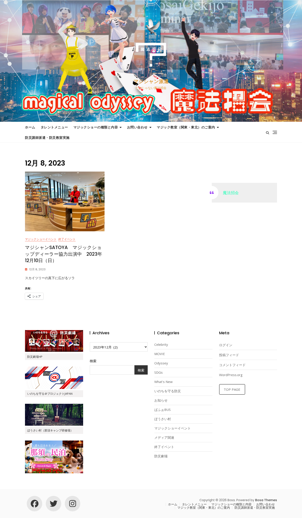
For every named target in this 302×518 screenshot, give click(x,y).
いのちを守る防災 (167, 391)
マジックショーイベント (41, 239)
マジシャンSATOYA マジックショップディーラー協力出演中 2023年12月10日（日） (63, 254)
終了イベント (67, 239)
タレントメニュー (54, 127)
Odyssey (161, 363)
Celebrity (161, 344)
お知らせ (161, 400)
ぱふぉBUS (162, 409)
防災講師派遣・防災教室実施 (47, 137)
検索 (93, 361)
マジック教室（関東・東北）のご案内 (186, 127)
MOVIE (159, 354)
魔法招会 (231, 192)
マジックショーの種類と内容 (95, 127)
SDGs (158, 372)
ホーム (30, 127)
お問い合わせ (137, 127)
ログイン (225, 345)
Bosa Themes (266, 500)
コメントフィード (232, 365)
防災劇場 (161, 456)
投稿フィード (229, 355)
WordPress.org (231, 375)
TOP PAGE (232, 389)
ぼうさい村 (162, 419)
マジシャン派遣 (151, 81)
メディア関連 (164, 437)
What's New (163, 381)
